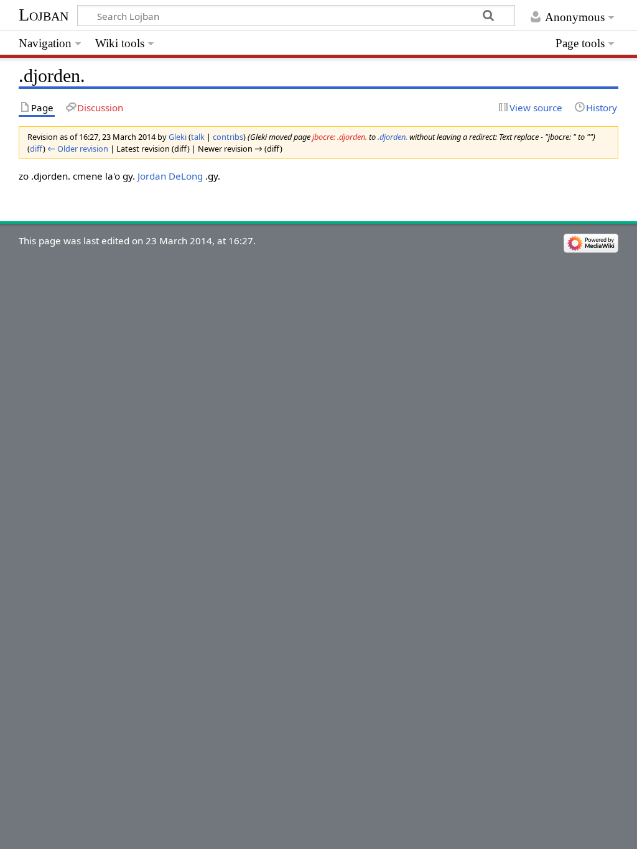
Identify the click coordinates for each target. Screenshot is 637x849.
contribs (228, 136)
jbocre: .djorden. (339, 136)
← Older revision (77, 148)
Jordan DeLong (170, 176)
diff (36, 148)
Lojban (43, 14)
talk (198, 136)
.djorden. (392, 136)
